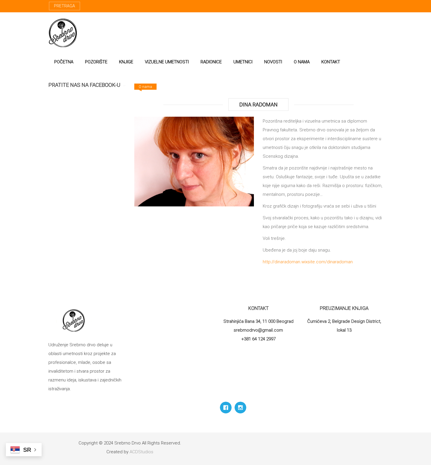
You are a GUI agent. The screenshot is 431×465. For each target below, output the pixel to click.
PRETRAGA (64, 6)
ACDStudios (141, 451)
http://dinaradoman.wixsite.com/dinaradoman (308, 261)
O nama (145, 86)
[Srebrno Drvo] (63, 32)
